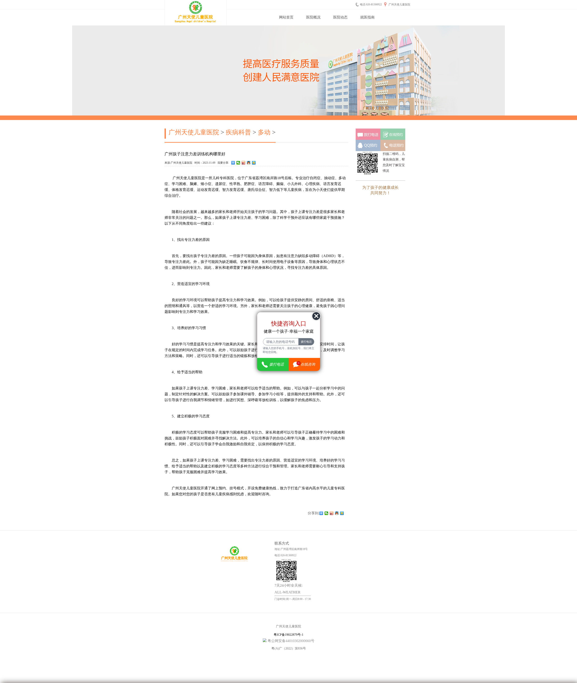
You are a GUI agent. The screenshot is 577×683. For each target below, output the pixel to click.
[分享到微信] (238, 163)
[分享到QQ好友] (249, 163)
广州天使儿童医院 (194, 132)
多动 (264, 132)
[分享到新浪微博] (243, 163)
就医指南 (367, 17)
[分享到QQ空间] (254, 163)
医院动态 (340, 17)
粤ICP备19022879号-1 (288, 634)
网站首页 (286, 17)
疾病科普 (238, 132)
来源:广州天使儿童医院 (178, 162)
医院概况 (313, 17)
